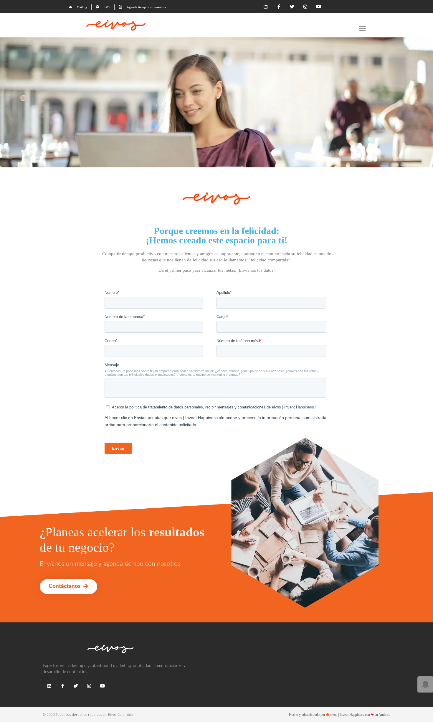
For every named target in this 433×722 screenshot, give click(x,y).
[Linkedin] (265, 6)
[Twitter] (292, 6)
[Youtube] (318, 6)
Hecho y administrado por (339, 715)
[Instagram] (305, 6)
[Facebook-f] (278, 6)
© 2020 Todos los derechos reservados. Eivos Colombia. (88, 714)
